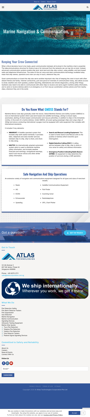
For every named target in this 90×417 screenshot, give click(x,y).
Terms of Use (47, 386)
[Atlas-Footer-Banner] (45, 288)
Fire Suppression (8, 312)
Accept (74, 413)
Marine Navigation (8, 317)
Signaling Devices (8, 321)
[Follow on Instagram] (7, 363)
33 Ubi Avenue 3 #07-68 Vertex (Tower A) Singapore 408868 (11, 267)
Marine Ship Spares (9, 325)
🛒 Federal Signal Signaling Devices (14, 335)
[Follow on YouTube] (11, 363)
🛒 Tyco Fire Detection (10, 327)
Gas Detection (7, 315)
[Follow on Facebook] (3, 363)
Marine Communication (10, 319)
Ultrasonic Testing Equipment (12, 323)
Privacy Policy (35, 386)
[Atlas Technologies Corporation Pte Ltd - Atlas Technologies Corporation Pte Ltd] (45, 7)
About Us (36, 2)
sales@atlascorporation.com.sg (13, 275)
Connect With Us (8, 354)
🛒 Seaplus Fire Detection (11, 329)
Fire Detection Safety (9, 308)
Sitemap (57, 386)
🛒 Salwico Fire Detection (11, 331)
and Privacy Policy (56, 415)
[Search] (87, 7)
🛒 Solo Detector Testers (10, 333)
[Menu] (3, 7)
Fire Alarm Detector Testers (11, 310)
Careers (43, 2)
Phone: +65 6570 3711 (10, 273)
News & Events (51, 2)
